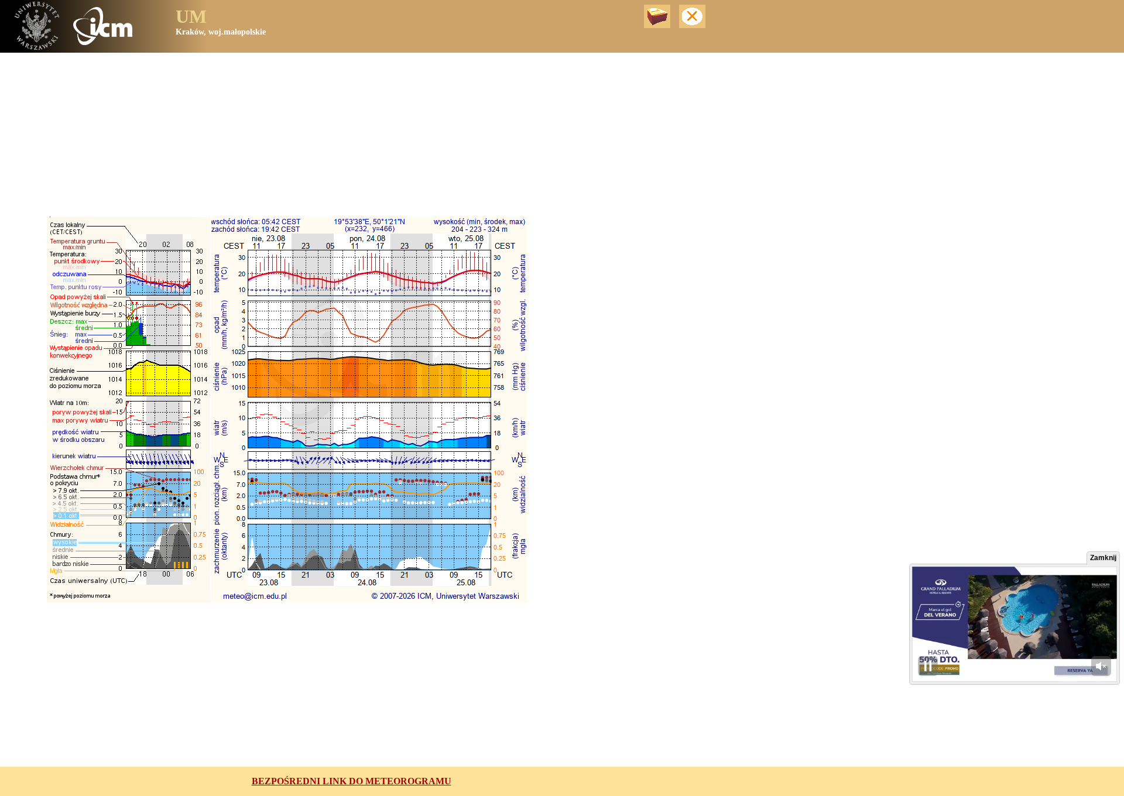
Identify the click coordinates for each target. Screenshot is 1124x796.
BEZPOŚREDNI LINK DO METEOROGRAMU (351, 781)
